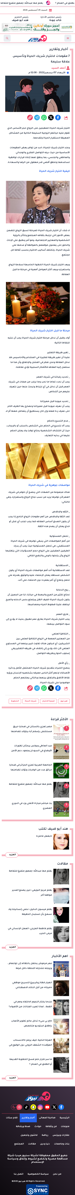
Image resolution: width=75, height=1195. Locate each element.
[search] (7, 38)
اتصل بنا (18, 1174)
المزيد (12, 855)
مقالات (32, 1144)
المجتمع (19, 1144)
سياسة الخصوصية (38, 1174)
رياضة (45, 1135)
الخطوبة (15, 701)
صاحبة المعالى (47, 1118)
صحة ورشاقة (23, 1126)
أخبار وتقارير (28, 1118)
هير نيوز (64, 701)
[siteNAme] (37, 38)
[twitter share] (51, 117)
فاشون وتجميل (29, 1135)
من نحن (57, 1174)
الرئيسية (64, 1118)
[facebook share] (58, 117)
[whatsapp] (30, 117)
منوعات (65, 1126)
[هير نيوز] (37, 1096)
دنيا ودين (45, 1144)
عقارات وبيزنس (60, 1135)
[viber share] (37, 117)
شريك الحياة (30, 701)
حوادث (37, 1126)
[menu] (68, 38)
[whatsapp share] (44, 117)
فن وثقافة (51, 1126)
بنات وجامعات (61, 1144)
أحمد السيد (58, 68)
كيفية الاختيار (48, 701)
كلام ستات (12, 1118)
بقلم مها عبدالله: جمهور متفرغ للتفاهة (41, 3)
